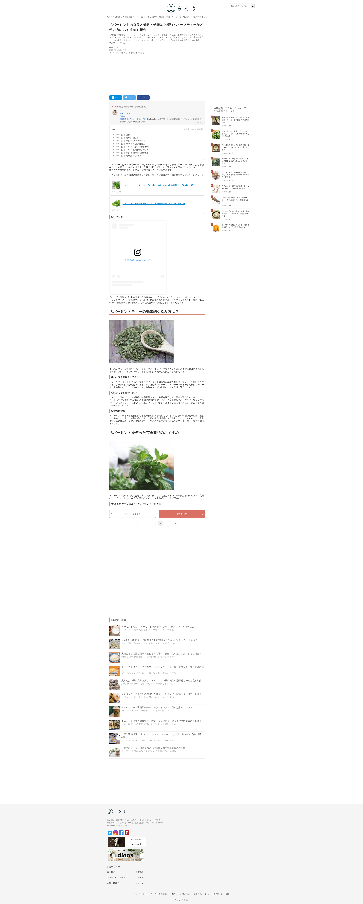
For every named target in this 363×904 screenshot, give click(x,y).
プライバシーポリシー (202, 894)
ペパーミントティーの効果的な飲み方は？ (131, 150)
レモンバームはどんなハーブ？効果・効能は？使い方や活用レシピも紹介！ (157, 185)
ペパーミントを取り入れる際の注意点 (130, 144)
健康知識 (128, 17)
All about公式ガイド (138, 119)
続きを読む (182, 514)
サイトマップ (139, 894)
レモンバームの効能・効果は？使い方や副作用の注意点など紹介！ (153, 203)
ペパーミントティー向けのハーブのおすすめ (132, 147)
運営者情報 (163, 894)
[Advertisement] (157, 74)
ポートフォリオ (126, 114)
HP (121, 111)
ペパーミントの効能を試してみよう (129, 156)
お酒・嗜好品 (113, 883)
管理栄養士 (124, 119)
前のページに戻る (132, 514)
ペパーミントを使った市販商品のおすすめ (131, 153)
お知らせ (173, 894)
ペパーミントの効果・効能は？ (127, 138)
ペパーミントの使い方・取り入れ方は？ (130, 141)
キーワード (151, 894)
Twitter (122, 116)
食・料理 (111, 872)
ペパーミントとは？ (123, 135)
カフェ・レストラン (116, 877)
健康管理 (119, 17)
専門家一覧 (218, 894)
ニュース (139, 877)
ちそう (110, 17)
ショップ (139, 883)
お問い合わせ (185, 894)
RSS (227, 894)
